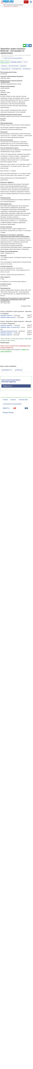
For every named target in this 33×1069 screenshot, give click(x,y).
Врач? (26, 2)
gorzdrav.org (18, 370)
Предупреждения (5, 68)
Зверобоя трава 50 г (6, 315)
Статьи (25, 62)
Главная (5, 400)
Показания (4, 65)
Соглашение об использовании (11, 6)
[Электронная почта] (24, 46)
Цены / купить (4, 62)
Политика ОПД (23, 400)
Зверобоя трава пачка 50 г (8, 317)
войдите (24, 349)
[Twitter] (27, 46)
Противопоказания (14, 65)
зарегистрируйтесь (6, 351)
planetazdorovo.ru (7, 370)
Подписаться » (8, 386)
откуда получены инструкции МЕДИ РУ (13, 58)
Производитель (27, 68)
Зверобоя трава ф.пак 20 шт (8, 331)
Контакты (13, 400)
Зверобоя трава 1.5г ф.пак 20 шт (10, 327)
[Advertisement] (16, 25)
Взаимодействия (16, 68)
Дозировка (23, 65)
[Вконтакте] (30, 46)
